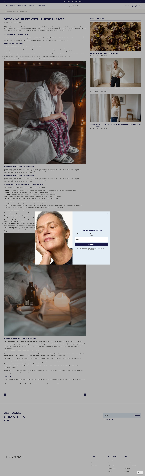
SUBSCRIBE (91, 244)
